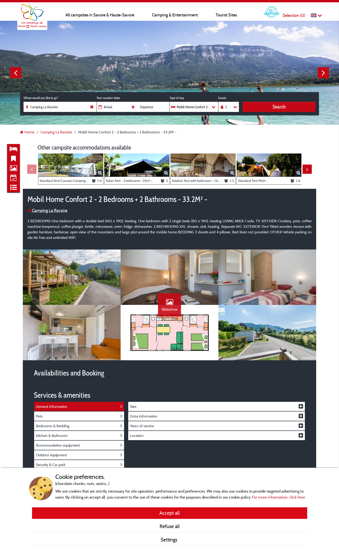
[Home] (32, 12)
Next (323, 72)
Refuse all (170, 526)
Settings (169, 540)
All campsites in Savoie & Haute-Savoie (99, 15)
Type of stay (177, 98)
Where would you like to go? (41, 98)
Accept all (169, 513)
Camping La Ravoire (49, 210)
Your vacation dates (108, 98)
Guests (222, 98)
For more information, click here (278, 497)
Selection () (294, 15)
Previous (15, 72)
